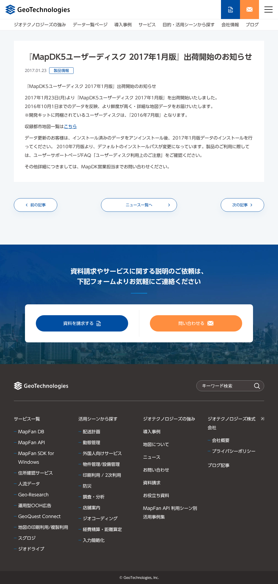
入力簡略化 (94, 540)
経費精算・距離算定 (102, 529)
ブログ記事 (218, 465)
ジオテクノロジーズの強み (40, 25)
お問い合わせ (156, 470)
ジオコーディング (100, 518)
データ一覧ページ (90, 25)
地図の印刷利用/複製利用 (43, 527)
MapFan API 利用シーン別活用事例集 (170, 512)
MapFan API (31, 442)
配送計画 (91, 432)
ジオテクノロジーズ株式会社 (231, 423)
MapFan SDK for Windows (36, 457)
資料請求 (151, 483)
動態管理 (91, 442)
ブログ (252, 25)
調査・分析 (94, 497)
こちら (70, 126)
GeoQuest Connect (39, 516)
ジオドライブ (31, 549)
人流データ (29, 484)
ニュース (151, 457)
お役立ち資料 (156, 495)
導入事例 (123, 25)
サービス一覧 (27, 419)
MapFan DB (31, 432)
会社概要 (220, 440)
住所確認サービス (35, 473)
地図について (156, 444)
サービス (147, 25)
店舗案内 (91, 508)
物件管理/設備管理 (101, 464)
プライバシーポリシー (233, 451)
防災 (87, 486)
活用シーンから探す (98, 419)
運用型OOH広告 (34, 505)
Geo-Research (33, 495)
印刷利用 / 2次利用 (102, 475)
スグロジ (27, 538)
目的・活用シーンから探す (189, 25)
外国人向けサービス (102, 453)
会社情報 (230, 25)
